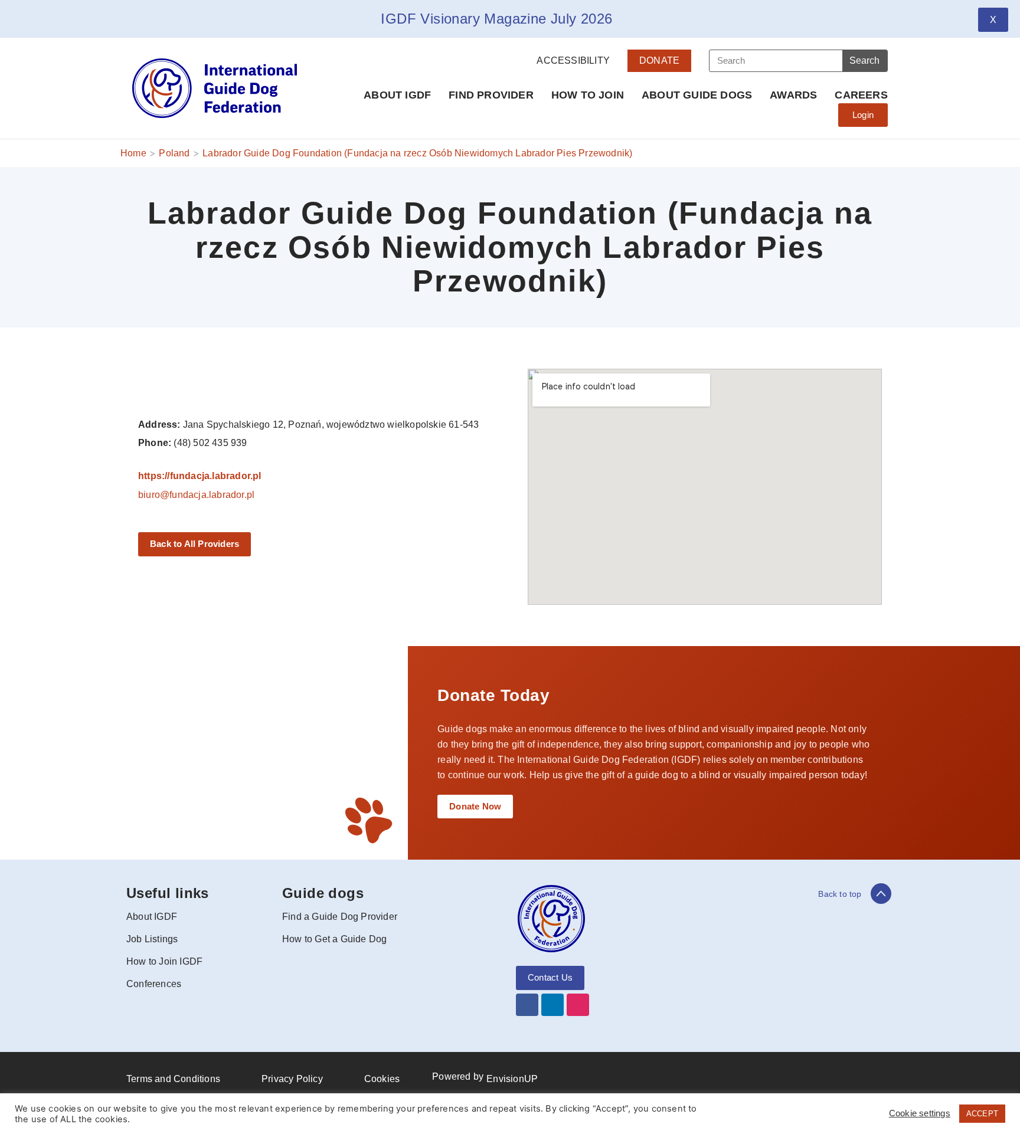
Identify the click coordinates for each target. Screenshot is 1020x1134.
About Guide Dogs (697, 95)
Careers (861, 95)
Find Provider (491, 95)
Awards (793, 95)
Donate (659, 60)
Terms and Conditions (173, 1079)
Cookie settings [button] (919, 1113)
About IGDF (397, 95)
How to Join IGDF (164, 961)
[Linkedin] (552, 1005)
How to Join (587, 95)
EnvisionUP (512, 1079)
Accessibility (573, 60)
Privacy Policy (292, 1079)
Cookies (382, 1079)
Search (864, 60)
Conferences (153, 984)
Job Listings (152, 939)
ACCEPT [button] (982, 1113)
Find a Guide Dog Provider (339, 917)
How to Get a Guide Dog (334, 939)
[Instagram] (578, 1005)
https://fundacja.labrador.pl (199, 476)
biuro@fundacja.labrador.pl (196, 495)
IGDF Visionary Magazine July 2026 (496, 19)
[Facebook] (527, 1005)
